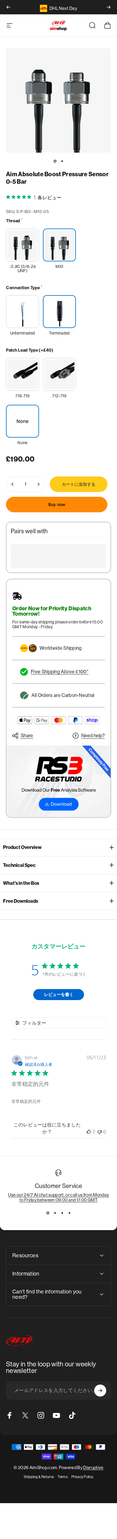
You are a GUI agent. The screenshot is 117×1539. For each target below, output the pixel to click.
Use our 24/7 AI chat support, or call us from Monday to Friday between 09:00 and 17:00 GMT (58, 1197)
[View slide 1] (47, 1213)
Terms (63, 1477)
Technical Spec (19, 865)
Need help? (93, 735)
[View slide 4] (69, 1213)
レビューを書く (59, 994)
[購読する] (100, 1391)
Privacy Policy (82, 1477)
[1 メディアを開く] (58, 100)
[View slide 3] (62, 1213)
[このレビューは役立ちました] (89, 1132)
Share (27, 735)
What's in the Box (21, 883)
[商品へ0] (54, 161)
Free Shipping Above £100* (59, 672)
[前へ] (8, 7)
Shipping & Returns (39, 1477)
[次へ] (108, 7)
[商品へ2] (62, 161)
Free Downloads (20, 901)
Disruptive (93, 1467)
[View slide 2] (54, 1213)
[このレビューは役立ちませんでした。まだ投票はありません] (100, 1132)
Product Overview (22, 847)
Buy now (56, 504)
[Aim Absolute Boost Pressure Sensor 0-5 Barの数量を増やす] (38, 484)
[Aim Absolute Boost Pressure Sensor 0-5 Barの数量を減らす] (12, 484)
